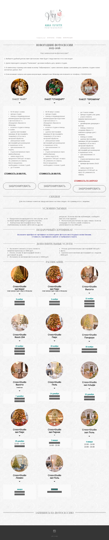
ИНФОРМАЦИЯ (67, 38)
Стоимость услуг (41, 38)
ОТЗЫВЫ (58, 38)
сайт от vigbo (54, 536)
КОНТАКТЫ (50, 38)
